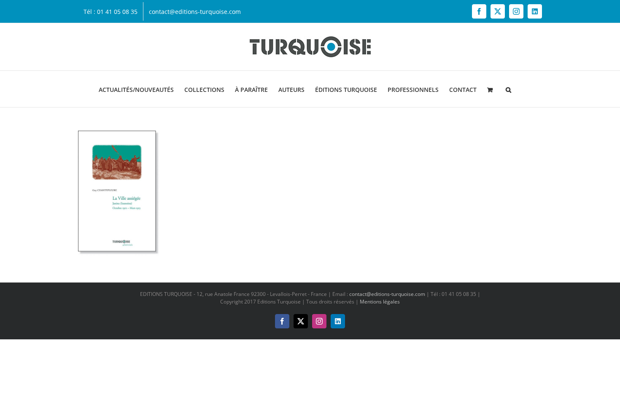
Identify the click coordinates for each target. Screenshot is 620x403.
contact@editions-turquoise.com (387, 294)
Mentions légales (380, 301)
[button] (508, 89)
